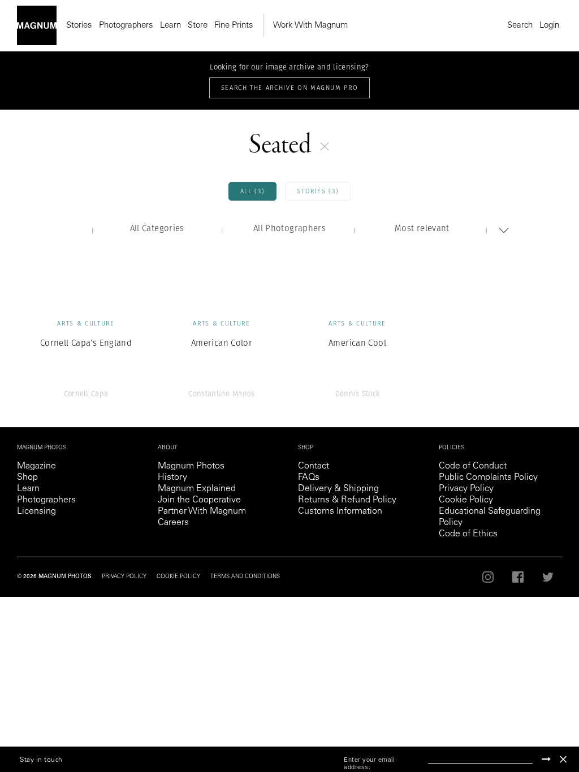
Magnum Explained (197, 488)
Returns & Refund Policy (347, 500)
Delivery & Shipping (338, 488)
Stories (79, 25)
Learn (170, 25)
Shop (27, 477)
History (172, 477)
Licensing (36, 511)
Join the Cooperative (199, 500)
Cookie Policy (466, 500)
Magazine (36, 466)
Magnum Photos (191, 466)
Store (198, 25)
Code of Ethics (468, 534)
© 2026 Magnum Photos (54, 577)
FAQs (308, 477)
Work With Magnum (310, 25)
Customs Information (340, 511)
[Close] (563, 759)
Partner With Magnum (202, 511)
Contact (313, 466)
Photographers (126, 25)
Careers (173, 522)
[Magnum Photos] (37, 25)
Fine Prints (233, 25)
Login (549, 25)
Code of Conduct (473, 466)
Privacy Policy (466, 488)
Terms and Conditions (245, 577)
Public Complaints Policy (488, 477)
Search (520, 25)
